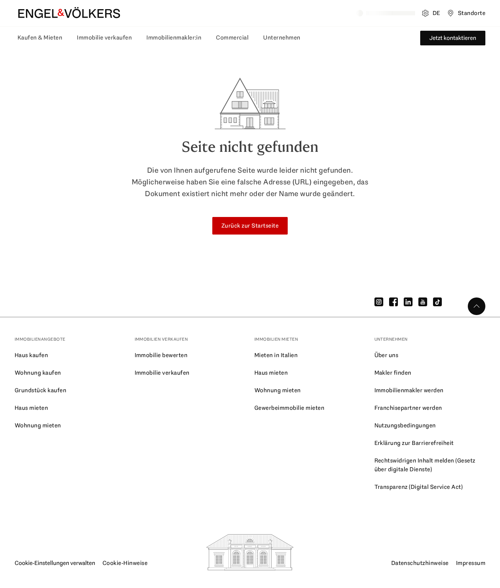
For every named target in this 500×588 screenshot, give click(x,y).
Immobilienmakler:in (173, 37)
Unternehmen (281, 37)
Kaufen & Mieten (40, 37)
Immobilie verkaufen (104, 37)
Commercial (232, 37)
